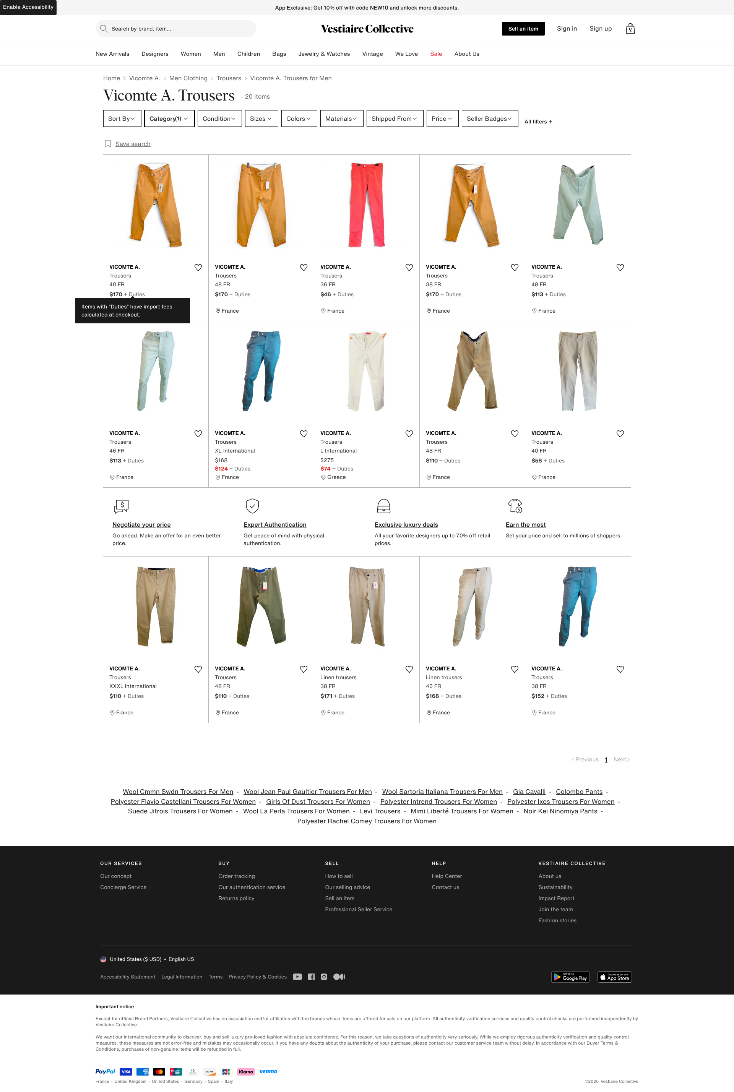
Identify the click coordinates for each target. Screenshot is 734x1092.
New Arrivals (112, 54)
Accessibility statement (127, 976)
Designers (155, 54)
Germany (193, 1081)
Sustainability (556, 887)
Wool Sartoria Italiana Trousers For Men (442, 792)
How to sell (338, 876)
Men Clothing (188, 78)
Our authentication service (251, 887)
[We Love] (424, 54)
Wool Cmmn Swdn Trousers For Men (178, 792)
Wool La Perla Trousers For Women (296, 811)
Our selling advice (347, 887)
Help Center (447, 876)
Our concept (116, 876)
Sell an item (523, 28)
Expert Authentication (275, 524)
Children (248, 54)
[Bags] (292, 54)
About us (550, 876)
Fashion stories (557, 921)
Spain (213, 1081)
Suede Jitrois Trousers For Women (180, 811)
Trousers (228, 78)
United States (165, 1081)
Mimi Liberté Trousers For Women (462, 811)
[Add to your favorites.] (198, 267)
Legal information (181, 976)
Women (191, 54)
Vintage (372, 54)
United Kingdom (131, 1081)
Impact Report (557, 898)
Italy (229, 1081)
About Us (467, 54)
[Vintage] (389, 54)
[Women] (207, 54)
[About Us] (485, 54)
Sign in (567, 28)
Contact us (446, 887)
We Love (406, 54)
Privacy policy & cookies (258, 976)
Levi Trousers (380, 811)
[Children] (266, 54)
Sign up (600, 28)
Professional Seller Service (358, 909)
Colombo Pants (579, 792)
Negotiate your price (141, 524)
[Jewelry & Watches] (356, 54)
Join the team (556, 909)
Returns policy (236, 898)
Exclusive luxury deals (406, 524)
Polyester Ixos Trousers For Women (561, 801)
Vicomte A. (144, 78)
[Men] (231, 54)
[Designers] (175, 54)
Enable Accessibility (28, 7)
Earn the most (526, 524)
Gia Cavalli (529, 792)
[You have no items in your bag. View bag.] (630, 28)
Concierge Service (123, 887)
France (102, 1081)
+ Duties (134, 294)
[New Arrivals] (135, 54)
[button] (630, 28)
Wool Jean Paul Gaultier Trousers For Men (308, 792)
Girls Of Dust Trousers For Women (318, 801)
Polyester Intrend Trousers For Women (438, 801)
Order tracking (236, 876)
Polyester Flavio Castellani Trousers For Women (183, 801)
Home (111, 78)
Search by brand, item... (141, 28)
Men (219, 54)
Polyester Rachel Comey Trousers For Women (367, 821)
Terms (215, 976)
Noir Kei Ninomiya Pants (561, 811)
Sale (436, 54)
